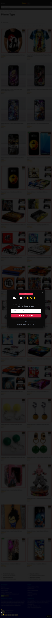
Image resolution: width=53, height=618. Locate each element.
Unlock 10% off (2, 612)
